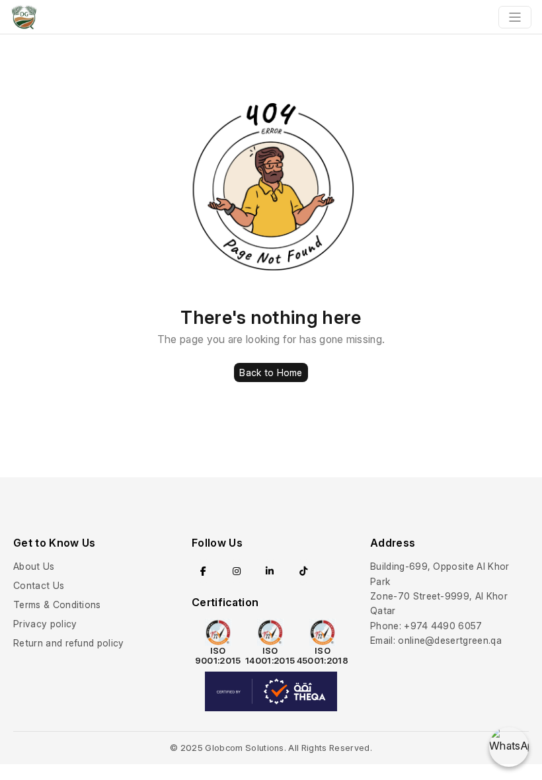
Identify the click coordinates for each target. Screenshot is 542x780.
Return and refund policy (68, 642)
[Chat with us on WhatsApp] (509, 747)
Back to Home (270, 372)
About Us (34, 566)
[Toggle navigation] (514, 17)
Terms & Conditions (57, 604)
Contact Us (38, 585)
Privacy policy (45, 623)
